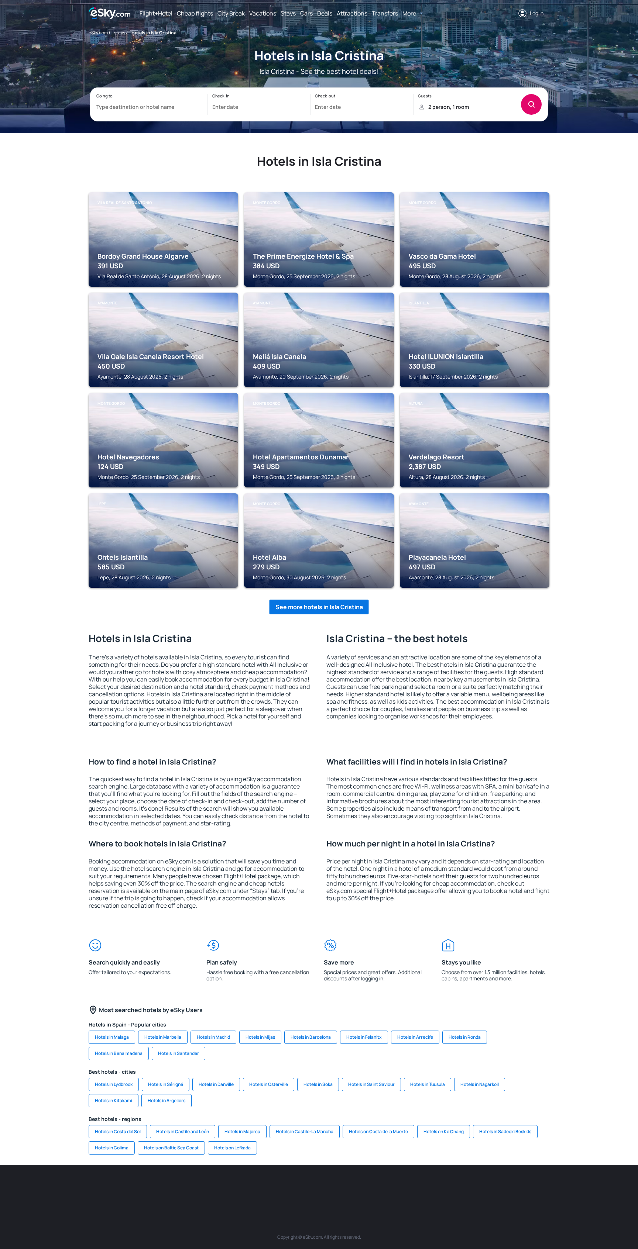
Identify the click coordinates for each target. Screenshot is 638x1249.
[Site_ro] (152, 1187)
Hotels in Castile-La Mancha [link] (304, 1131)
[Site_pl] (197, 1187)
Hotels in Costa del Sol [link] (118, 1131)
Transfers (385, 13)
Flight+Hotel (156, 13)
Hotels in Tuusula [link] (427, 1084)
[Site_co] (352, 1187)
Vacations (262, 13)
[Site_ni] (440, 1187)
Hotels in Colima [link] (111, 1148)
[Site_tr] (241, 1187)
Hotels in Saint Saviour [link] (371, 1084)
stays (119, 33)
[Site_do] (374, 1187)
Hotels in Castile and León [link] (182, 1131)
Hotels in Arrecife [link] (415, 1037)
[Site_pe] (219, 1187)
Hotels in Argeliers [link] (166, 1100)
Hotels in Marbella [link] (162, 1037)
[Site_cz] (263, 1187)
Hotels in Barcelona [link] (311, 1037)
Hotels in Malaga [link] (112, 1037)
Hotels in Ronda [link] (465, 1037)
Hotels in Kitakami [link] (113, 1100)
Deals (324, 13)
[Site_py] (507, 1187)
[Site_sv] (418, 1187)
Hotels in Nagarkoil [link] (479, 1084)
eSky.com (98, 33)
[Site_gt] (463, 1187)
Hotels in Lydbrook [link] (114, 1084)
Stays (288, 13)
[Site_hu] (330, 1187)
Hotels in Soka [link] (318, 1084)
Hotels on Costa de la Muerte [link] (378, 1131)
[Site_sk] (307, 1187)
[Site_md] (285, 1187)
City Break (231, 13)
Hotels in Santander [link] (178, 1053)
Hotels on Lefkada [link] (232, 1148)
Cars (306, 13)
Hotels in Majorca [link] (242, 1131)
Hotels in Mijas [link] (260, 1037)
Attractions (352, 13)
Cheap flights (195, 13)
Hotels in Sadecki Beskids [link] (505, 1131)
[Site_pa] (396, 1187)
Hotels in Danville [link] (216, 1084)
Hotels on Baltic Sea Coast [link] (171, 1148)
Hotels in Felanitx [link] (364, 1037)
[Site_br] (130, 1187)
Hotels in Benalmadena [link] (119, 1053)
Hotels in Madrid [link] (213, 1037)
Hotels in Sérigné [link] (165, 1084)
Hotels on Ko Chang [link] (443, 1131)
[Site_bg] (175, 1187)
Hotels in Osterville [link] (268, 1084)
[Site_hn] (485, 1187)
